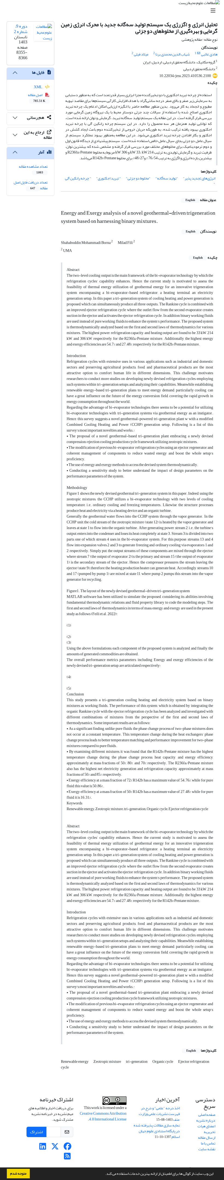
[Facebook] (67, 1148)
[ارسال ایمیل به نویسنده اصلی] (199, 53)
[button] (104, 1174)
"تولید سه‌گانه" (166, 178)
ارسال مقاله (206, 1137)
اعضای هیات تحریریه (206, 1128)
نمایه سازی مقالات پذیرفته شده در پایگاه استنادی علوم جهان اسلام (157, 1131)
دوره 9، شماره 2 (20, 29)
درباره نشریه (205, 1120)
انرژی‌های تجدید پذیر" (199, 178)
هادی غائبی (209, 54)
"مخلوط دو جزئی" (138, 178)
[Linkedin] (43, 1148)
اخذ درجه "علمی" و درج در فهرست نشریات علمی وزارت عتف (159, 1113)
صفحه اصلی (206, 1114)
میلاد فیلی (141, 54)
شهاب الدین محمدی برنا (172, 54)
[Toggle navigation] (114, 11)
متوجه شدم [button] (18, 1173)
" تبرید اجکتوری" (108, 178)
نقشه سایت (206, 1149)
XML (38, 87)
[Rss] (67, 1157)
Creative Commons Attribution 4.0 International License (103, 1116)
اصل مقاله (37, 97)
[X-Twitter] (55, 1148)
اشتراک (36, 1132)
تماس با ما (208, 1143)
